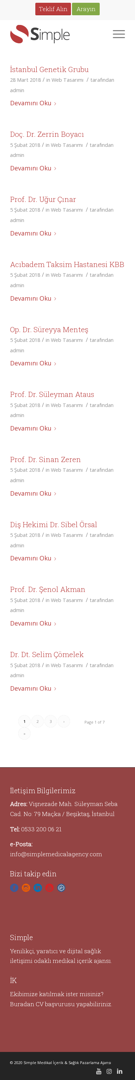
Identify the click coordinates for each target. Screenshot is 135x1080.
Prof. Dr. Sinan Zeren (45, 459)
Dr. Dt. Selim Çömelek (47, 654)
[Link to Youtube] (99, 1071)
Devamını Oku (31, 103)
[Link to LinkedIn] (120, 1071)
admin (17, 90)
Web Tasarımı (67, 79)
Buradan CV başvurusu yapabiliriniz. (61, 1004)
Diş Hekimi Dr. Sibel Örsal (53, 524)
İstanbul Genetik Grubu (49, 69)
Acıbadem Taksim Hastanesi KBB (67, 264)
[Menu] (115, 33)
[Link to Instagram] (109, 1071)
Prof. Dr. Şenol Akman (48, 589)
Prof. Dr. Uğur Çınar (43, 199)
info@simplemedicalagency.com (56, 854)
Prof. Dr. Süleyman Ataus (52, 394)
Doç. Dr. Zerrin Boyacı (47, 134)
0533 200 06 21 (41, 829)
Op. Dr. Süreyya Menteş (49, 329)
